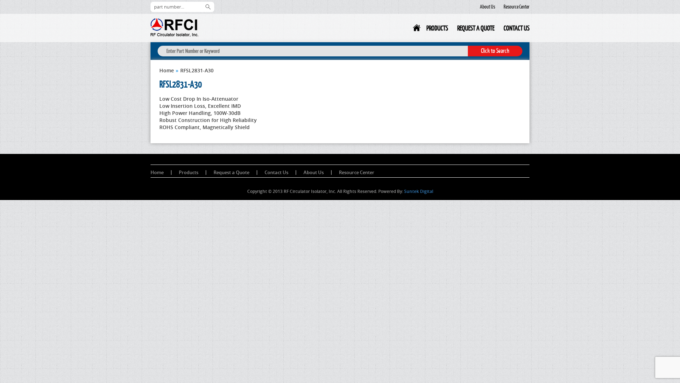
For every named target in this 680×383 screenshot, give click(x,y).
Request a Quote (475, 28)
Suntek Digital (418, 191)
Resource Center (516, 7)
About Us (487, 7)
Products (437, 28)
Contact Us (516, 28)
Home (417, 29)
